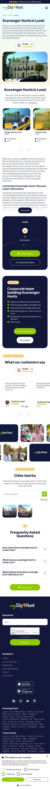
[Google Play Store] (25, 691)
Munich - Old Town (18, 727)
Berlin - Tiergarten (30, 714)
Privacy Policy (25, 637)
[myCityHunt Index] (14, 8)
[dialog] (25, 771)
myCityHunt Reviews (10, 669)
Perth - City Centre (9, 722)
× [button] (47, 756)
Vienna (21, 722)
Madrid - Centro (8, 717)
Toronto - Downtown (10, 719)
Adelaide (5, 727)
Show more (25, 210)
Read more (24, 765)
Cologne (5, 729)
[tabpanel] (25, 234)
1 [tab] (23, 244)
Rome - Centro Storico (25, 717)
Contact (5, 672)
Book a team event (25, 331)
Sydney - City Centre (35, 712)
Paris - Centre (39, 719)
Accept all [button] (13, 779)
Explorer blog (7, 665)
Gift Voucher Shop (9, 662)
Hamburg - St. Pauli (33, 722)
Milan (41, 724)
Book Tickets (27, 253)
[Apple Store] (25, 684)
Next (29, 149)
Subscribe (25, 642)
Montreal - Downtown (10, 724)
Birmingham (32, 727)
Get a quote (25, 340)
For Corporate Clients (25, 262)
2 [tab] (26, 244)
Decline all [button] (36, 779)
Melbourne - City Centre (11, 714)
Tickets (5, 658)
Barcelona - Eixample (29, 724)
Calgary (42, 727)
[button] (25, 785)
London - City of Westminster (13, 712)
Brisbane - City (26, 719)
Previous (20, 149)
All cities (44, 500)
